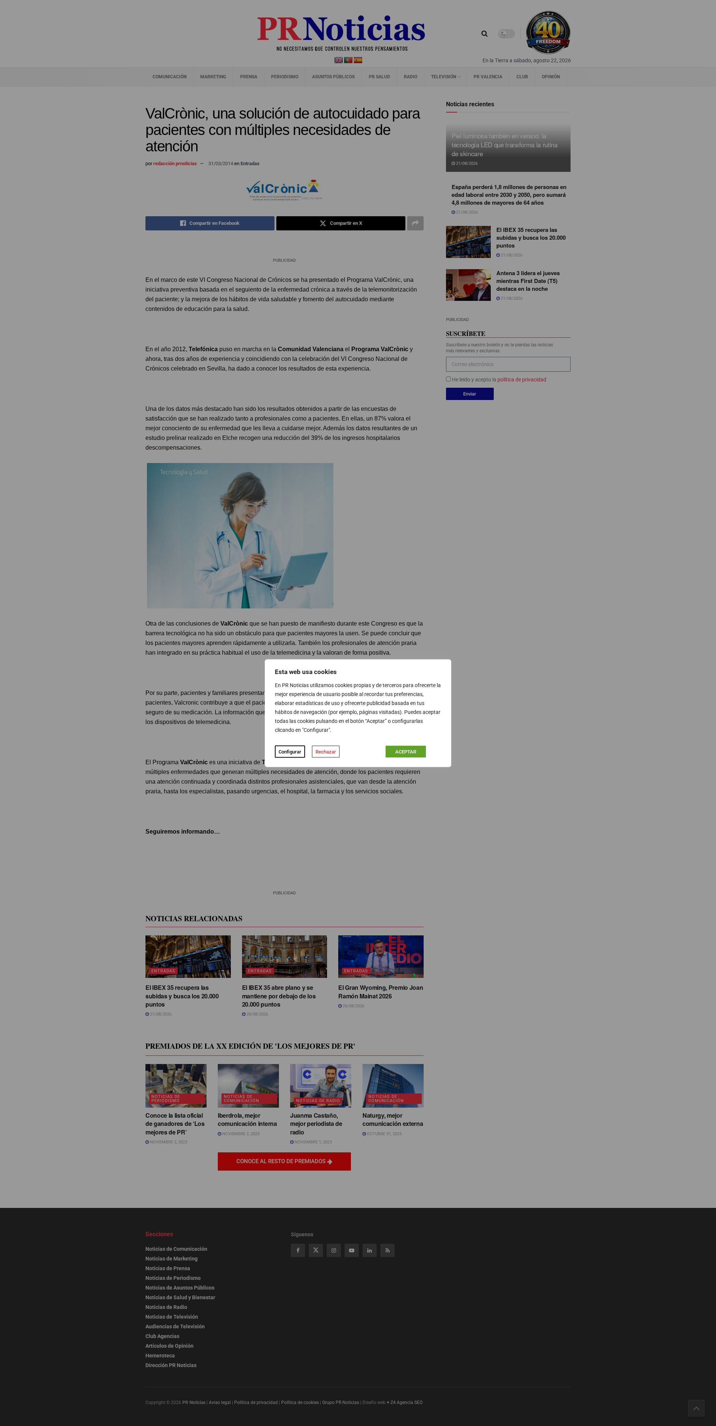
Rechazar (325, 751)
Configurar (290, 751)
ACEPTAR (405, 751)
